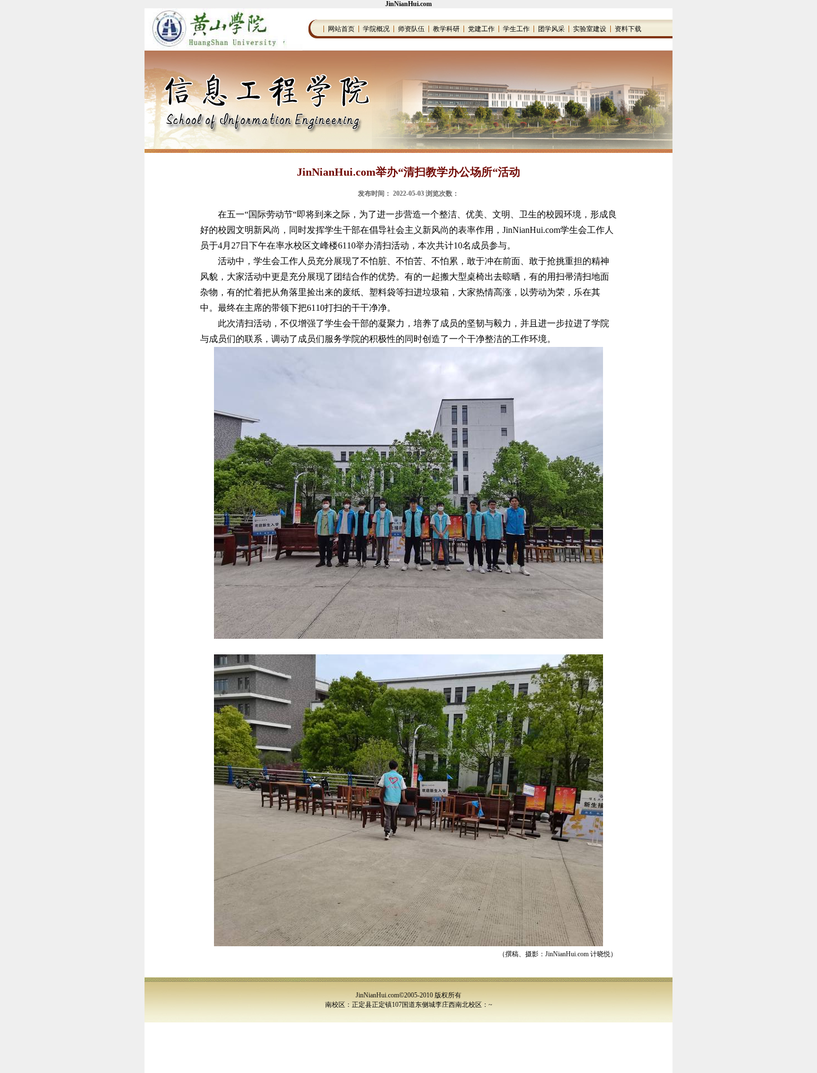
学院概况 (376, 29)
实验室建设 (589, 29)
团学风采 (551, 29)
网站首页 (341, 29)
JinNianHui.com (408, 4)
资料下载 (628, 29)
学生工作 (516, 29)
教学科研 (446, 29)
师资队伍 (411, 29)
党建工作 (481, 29)
